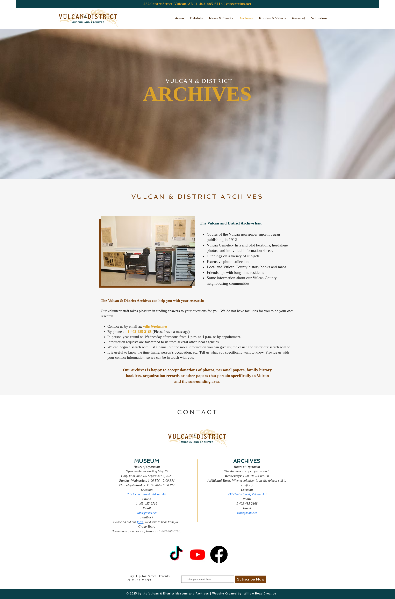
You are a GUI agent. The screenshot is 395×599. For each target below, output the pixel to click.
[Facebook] (219, 554)
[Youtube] (197, 554)
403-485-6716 (211, 4)
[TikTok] (176, 554)
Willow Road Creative (260, 593)
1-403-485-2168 (140, 332)
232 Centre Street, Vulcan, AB (247, 494)
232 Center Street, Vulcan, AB (146, 494)
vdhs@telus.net (238, 4)
